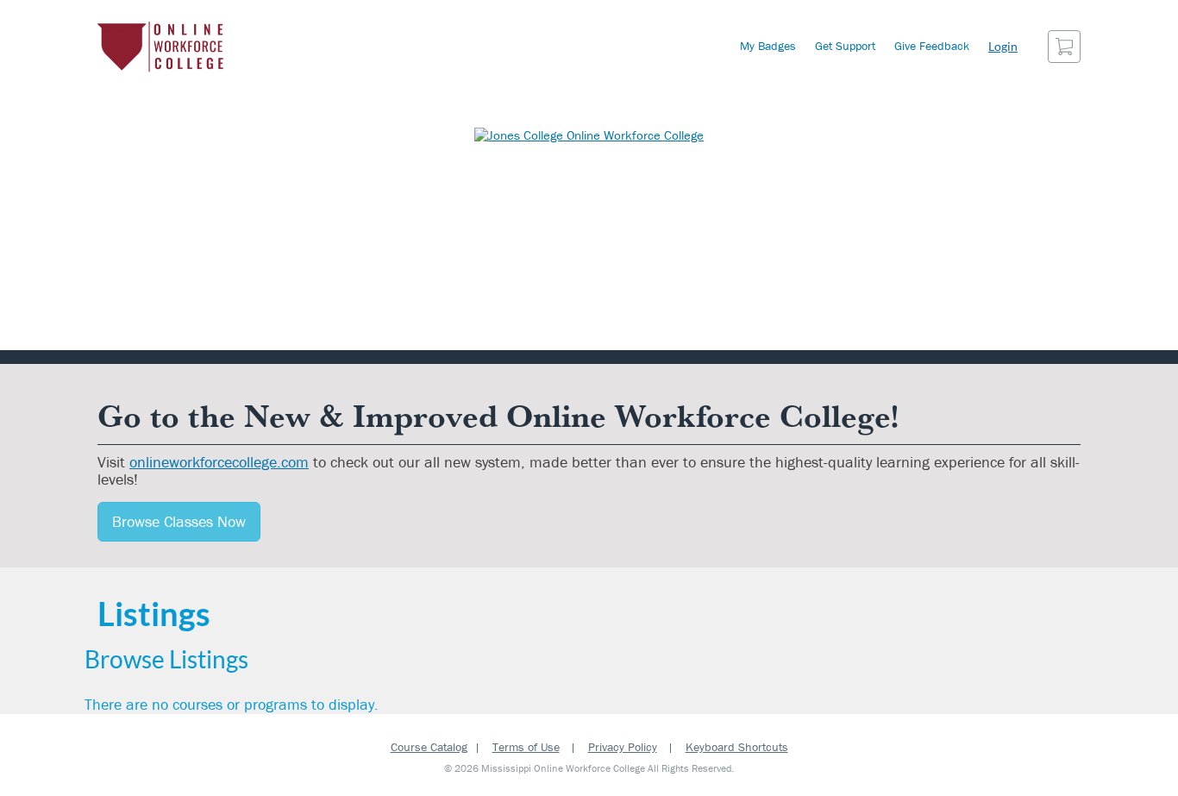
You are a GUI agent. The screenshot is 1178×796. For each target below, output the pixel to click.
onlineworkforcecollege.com (219, 462)
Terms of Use (526, 747)
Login (1003, 46)
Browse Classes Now (179, 521)
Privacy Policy (622, 747)
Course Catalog (429, 747)
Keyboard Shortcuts (737, 747)
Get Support (845, 45)
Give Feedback (931, 45)
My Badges (768, 45)
